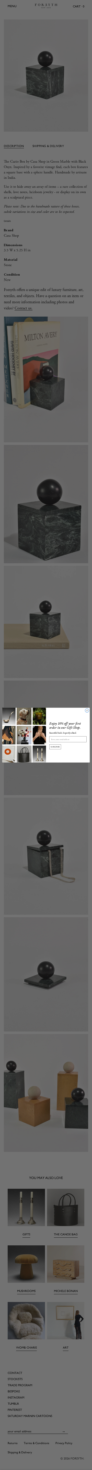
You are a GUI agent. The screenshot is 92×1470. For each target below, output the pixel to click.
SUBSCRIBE (55, 747)
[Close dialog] (87, 710)
